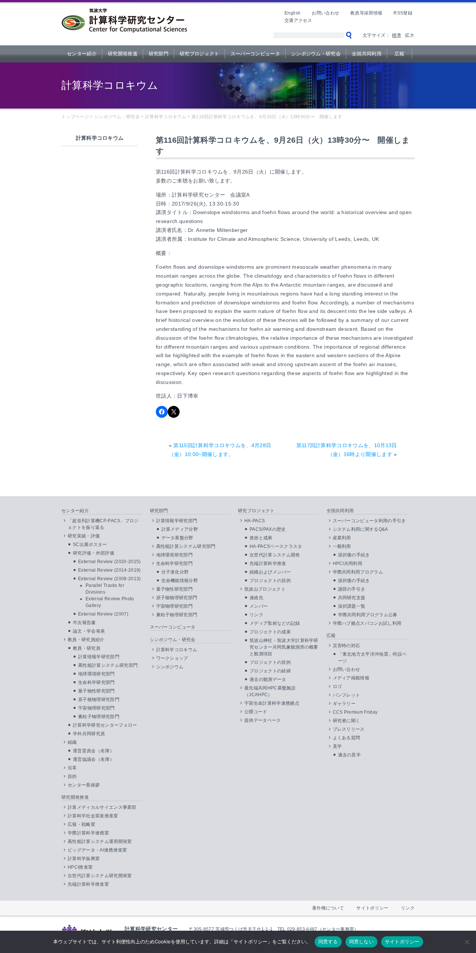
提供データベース (262, 720)
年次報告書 (84, 622)
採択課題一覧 (352, 606)
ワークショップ (172, 658)
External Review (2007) (103, 614)
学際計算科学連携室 (88, 833)
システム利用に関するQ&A (360, 529)
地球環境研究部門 (96, 673)
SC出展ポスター (90, 544)
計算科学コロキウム (176, 649)
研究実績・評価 (84, 536)
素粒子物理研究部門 (98, 716)
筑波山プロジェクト (265, 589)
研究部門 (158, 53)
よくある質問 (346, 737)
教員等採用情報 (366, 13)
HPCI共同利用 (348, 563)
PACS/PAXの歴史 (268, 529)
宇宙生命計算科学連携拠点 (271, 703)
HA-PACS (254, 520)
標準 (396, 35)
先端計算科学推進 (268, 563)
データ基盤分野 (177, 537)
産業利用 (342, 537)
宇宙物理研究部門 (96, 708)
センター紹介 (82, 53)
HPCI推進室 (80, 867)
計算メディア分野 (179, 529)
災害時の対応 (346, 645)
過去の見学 (349, 754)
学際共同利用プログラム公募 (368, 614)
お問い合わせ (325, 13)
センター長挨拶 (84, 785)
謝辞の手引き (352, 589)
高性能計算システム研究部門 (108, 665)
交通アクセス (298, 20)
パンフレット (346, 695)
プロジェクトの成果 (270, 631)
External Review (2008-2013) (109, 578)
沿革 (72, 768)
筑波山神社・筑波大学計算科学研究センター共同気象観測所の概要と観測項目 (284, 647)
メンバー (259, 606)
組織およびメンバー (270, 572)
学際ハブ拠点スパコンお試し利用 (367, 623)
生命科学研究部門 (96, 682)
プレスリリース (349, 729)
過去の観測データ (268, 679)
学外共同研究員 (89, 733)
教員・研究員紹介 (86, 639)
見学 (337, 746)
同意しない (361, 941)
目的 (72, 776)
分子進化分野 (175, 572)
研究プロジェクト (199, 53)
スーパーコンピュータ (255, 53)
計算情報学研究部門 (98, 656)
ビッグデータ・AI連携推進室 (97, 850)
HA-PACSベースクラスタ (276, 546)
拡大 (409, 35)
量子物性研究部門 (96, 691)
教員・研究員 (86, 648)
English (292, 13)
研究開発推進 (123, 53)
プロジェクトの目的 (270, 580)
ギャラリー (344, 703)
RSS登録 (402, 13)
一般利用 (342, 546)
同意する (328, 941)
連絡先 (256, 597)
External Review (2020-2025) (109, 561)
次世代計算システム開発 (275, 555)
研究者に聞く (346, 720)
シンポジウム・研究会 (316, 53)
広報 (400, 53)
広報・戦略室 (81, 824)
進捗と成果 (261, 537)
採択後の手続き (354, 555)
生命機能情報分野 (179, 580)
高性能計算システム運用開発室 (100, 841)
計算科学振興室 (84, 858)
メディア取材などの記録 (275, 623)
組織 (72, 742)
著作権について (328, 908)
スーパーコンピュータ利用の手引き (369, 520)
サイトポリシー (372, 908)
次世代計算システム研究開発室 (100, 875)
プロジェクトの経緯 (270, 670)
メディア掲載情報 (351, 678)
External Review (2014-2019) (109, 570)
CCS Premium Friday (355, 712)
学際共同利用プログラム (358, 572)
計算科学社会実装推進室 (93, 815)
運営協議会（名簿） (93, 759)
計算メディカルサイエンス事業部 (102, 807)
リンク (256, 614)
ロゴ (337, 686)
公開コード (255, 711)
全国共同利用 (367, 53)
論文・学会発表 (89, 631)
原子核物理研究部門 (98, 699)
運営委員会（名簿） (93, 750)
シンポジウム (170, 666)
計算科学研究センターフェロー (105, 725)
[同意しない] (466, 942)
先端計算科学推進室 (88, 884)
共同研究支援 (352, 597)
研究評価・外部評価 (93, 553)
